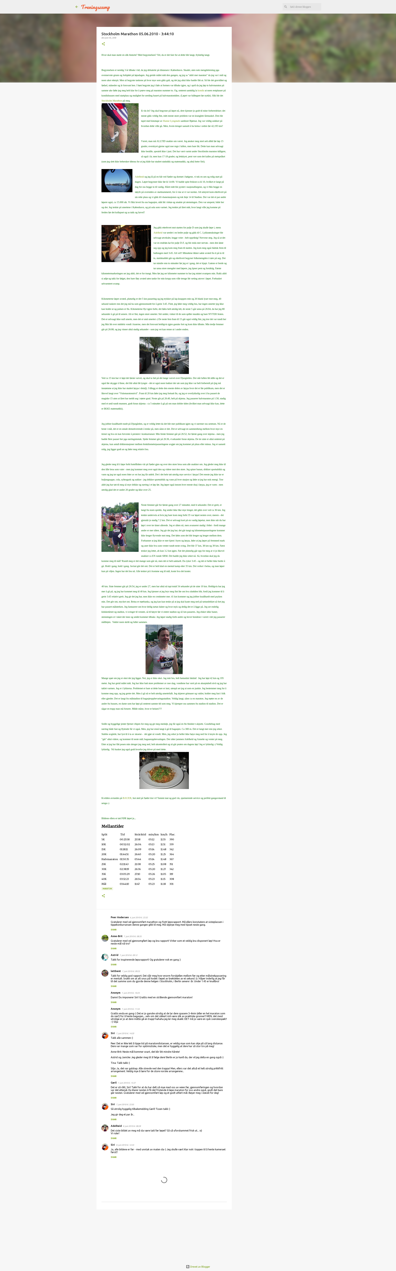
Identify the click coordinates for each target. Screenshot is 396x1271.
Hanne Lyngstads (172, 121)
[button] (103, 44)
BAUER (127, 798)
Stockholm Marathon (112, 100)
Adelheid (139, 176)
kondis (200, 90)
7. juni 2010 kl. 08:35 (133, 936)
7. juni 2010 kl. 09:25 (131, 971)
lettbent (116, 971)
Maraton (107, 889)
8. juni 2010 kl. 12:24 (125, 1145)
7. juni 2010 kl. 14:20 (125, 1033)
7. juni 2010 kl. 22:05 (125, 1104)
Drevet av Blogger (200, 1266)
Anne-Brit (117, 936)
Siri (113, 1033)
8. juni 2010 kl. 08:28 (132, 1126)
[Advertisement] (164, 1235)
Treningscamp (95, 6)
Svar (113, 929)
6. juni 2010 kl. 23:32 (139, 917)
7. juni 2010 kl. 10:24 (131, 993)
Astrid (114, 955)
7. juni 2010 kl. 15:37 (127, 1083)
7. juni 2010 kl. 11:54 (131, 1009)
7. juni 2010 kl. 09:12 (128, 955)
